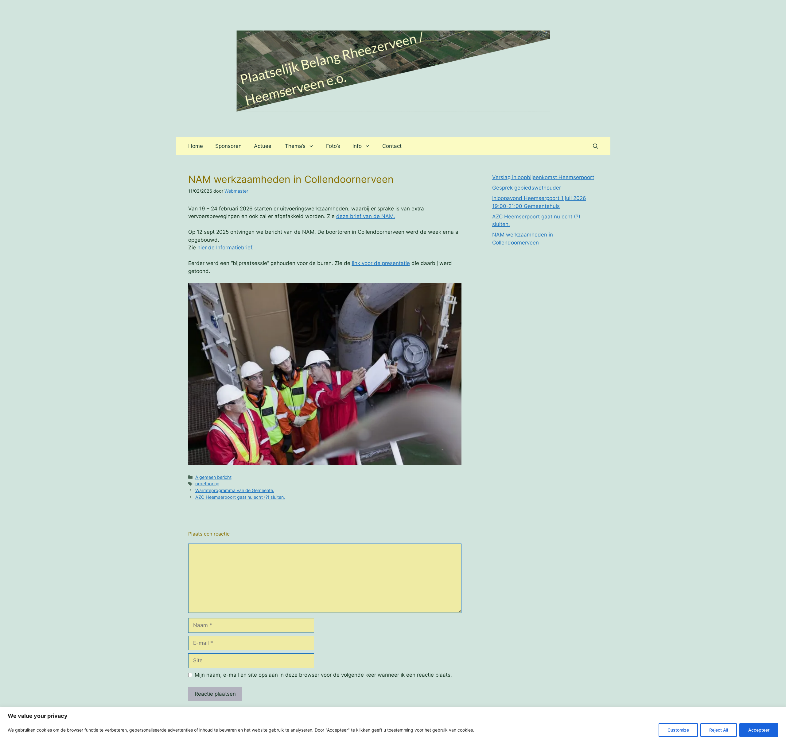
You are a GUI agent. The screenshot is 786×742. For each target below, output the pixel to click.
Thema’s (295, 146)
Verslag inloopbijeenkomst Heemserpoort (543, 177)
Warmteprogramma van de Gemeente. (234, 490)
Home (195, 146)
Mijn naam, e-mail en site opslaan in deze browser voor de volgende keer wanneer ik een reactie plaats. (323, 675)
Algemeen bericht (213, 477)
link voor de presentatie (381, 263)
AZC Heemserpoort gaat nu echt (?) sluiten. (240, 497)
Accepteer (758, 729)
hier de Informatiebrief (224, 247)
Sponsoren (228, 146)
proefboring (207, 483)
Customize (678, 729)
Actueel (263, 146)
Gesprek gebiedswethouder (526, 188)
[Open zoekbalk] (595, 146)
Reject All (718, 729)
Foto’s (333, 146)
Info (357, 146)
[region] (393, 724)
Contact (392, 146)
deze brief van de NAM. (365, 216)
